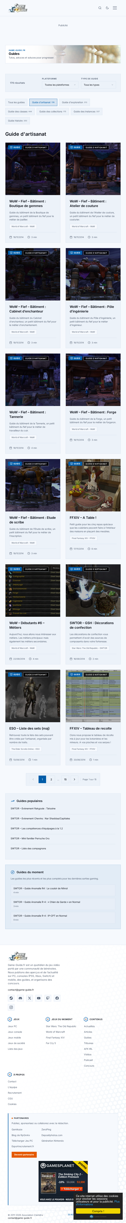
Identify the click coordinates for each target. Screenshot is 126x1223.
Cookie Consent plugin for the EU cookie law (98, 1216)
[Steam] (11, 998)
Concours (89, 1065)
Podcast (88, 1060)
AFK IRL (88, 1048)
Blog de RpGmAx (21, 1135)
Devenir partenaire (24, 1154)
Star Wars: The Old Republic (61, 1026)
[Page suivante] (74, 779)
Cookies (12, 1104)
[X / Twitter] (29, 998)
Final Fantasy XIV (55, 1037)
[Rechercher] (100, 8)
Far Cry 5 (51, 1043)
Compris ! (98, 1211)
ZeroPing (46, 1129)
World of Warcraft (55, 1031)
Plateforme (49, 78)
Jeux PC (12, 1026)
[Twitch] (48, 998)
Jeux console (15, 1031)
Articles (88, 1031)
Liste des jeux (15, 1048)
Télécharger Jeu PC (22, 1140)
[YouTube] (38, 998)
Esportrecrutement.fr (23, 1146)
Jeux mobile (14, 1037)
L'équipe (12, 1087)
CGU (10, 1098)
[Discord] (20, 998)
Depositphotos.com (52, 1135)
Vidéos (87, 1054)
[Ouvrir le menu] (115, 8)
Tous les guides (16, 102)
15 (65, 779)
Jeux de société (16, 1043)
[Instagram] (11, 1007)
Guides (87, 1037)
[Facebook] (57, 998)
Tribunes (88, 1043)
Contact (12, 1081)
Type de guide (89, 78)
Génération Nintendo (53, 1140)
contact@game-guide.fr (21, 989)
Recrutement (15, 1092)
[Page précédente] (33, 779)
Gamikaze (17, 1129)
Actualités (89, 1026)
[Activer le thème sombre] (107, 8)
